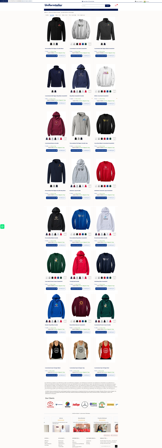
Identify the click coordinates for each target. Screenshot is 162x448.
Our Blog (46, 445)
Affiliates (46, 441)
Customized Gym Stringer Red (101, 367)
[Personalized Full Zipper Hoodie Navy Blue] (56, 171)
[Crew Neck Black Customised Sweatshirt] (105, 124)
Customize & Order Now (51, 56)
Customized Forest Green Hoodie (102, 325)
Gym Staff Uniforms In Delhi (61, 383)
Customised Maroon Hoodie (52, 143)
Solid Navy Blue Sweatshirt (100, 281)
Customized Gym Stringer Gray (77, 367)
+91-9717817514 (12, 1)
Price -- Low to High (72, 15)
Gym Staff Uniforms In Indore (61, 385)
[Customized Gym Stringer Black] (56, 350)
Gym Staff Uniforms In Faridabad (99, 386)
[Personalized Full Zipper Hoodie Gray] (81, 124)
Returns (88, 442)
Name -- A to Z (58, 15)
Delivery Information (76, 446)
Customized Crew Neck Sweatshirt (78, 48)
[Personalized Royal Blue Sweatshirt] (81, 219)
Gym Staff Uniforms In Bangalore (73, 383)
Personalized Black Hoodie (51, 238)
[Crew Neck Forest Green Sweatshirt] (56, 263)
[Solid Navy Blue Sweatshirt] (105, 263)
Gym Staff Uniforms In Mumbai (50, 383)
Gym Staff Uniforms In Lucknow (98, 384)
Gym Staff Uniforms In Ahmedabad (99, 383)
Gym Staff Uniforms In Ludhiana (76, 386)
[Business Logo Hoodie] (81, 171)
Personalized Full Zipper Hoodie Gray (79, 143)
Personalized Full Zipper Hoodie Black (54, 48)
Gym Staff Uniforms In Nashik (87, 386)
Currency (147, 1)
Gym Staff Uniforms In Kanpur (110, 384)
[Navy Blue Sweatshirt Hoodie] (81, 76)
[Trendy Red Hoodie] (81, 263)
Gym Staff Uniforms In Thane (73, 385)
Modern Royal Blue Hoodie (51, 325)
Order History (61, 443)
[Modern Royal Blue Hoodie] (56, 306)
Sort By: (47, 15)
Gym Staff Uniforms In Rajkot (50, 388)
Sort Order (52, 15)
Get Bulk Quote (60, 56)
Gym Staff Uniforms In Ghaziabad (63, 386)
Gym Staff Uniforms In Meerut (111, 386)
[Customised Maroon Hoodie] (56, 124)
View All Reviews (114, 435)
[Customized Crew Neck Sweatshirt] (81, 29)
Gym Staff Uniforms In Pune (76, 384)
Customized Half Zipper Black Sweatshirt (104, 48)
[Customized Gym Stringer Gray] (81, 350)
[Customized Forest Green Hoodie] (105, 306)
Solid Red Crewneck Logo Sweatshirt (103, 190)
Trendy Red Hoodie (74, 281)
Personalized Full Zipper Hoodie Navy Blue (55, 190)
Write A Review (107, 435)
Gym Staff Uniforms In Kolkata (53, 384)
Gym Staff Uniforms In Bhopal (84, 385)
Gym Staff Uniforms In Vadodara (51, 386)
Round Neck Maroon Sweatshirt (77, 325)
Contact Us (88, 441)
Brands (46, 442)
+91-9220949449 (18, 1)
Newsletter (60, 442)
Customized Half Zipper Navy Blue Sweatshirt (56, 95)
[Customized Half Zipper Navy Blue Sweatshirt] (56, 76)
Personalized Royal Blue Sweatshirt (78, 238)
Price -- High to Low (81, 15)
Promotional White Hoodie (100, 238)
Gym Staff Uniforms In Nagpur (50, 385)
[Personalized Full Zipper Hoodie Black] (56, 29)
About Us (74, 442)
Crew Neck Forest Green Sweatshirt (53, 281)
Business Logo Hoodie (75, 190)
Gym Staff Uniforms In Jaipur (87, 384)
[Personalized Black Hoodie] (56, 219)
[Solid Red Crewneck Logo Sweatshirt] (105, 171)
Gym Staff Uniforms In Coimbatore (74, 388)
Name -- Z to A (64, 15)
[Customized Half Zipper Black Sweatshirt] (105, 29)
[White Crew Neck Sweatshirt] (105, 76)
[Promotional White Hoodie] (105, 219)
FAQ (73, 441)
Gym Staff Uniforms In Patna (110, 385)
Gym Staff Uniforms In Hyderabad (86, 383)
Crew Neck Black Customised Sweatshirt (104, 143)
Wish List (60, 445)
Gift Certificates (48, 443)
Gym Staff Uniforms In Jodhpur (100, 388)
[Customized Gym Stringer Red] (105, 350)
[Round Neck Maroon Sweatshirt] (81, 306)
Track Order (61, 446)
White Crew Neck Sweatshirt (101, 95)
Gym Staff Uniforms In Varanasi (62, 388)
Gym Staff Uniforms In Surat (65, 384)
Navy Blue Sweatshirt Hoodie (77, 95)
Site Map (88, 443)
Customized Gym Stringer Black (52, 367)
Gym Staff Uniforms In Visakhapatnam (97, 385)
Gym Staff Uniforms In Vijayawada (88, 388)
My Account (60, 441)
